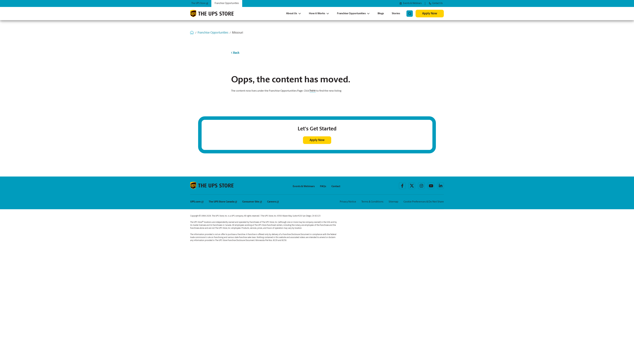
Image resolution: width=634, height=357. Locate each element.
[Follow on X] (411, 185)
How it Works (317, 13)
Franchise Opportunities (351, 13)
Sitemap (393, 201)
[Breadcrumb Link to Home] (192, 32)
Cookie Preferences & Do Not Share (424, 201)
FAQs (323, 186)
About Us (291, 13)
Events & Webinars (304, 186)
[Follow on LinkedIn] (440, 185)
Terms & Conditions (372, 201)
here (313, 90)
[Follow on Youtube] (431, 185)
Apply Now (429, 13)
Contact (335, 186)
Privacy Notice (348, 201)
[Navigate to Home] (212, 13)
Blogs (381, 13)
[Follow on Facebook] (402, 185)
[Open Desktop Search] (409, 13)
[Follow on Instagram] (421, 185)
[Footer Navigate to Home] (212, 185)
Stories (396, 13)
